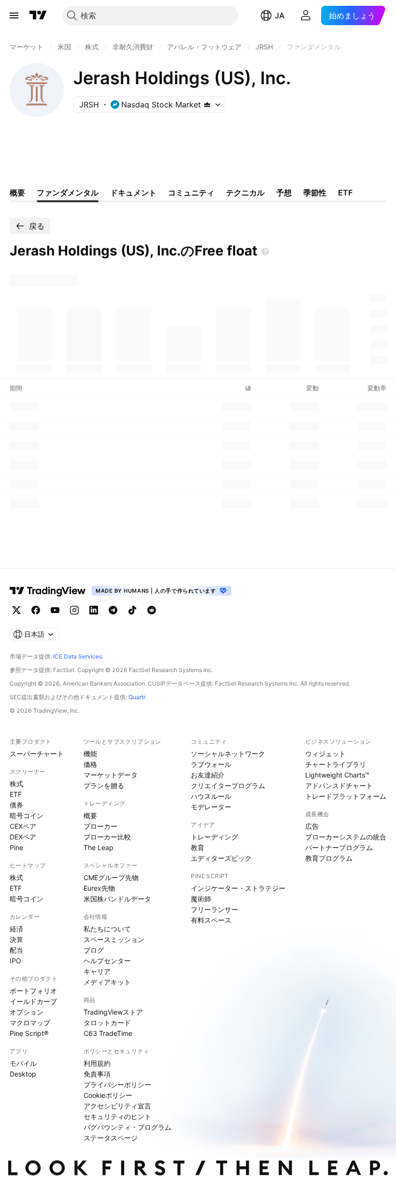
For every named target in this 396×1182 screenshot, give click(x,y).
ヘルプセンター (107, 961)
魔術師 (201, 899)
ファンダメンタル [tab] (68, 192)
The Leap (98, 847)
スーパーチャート (37, 753)
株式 (16, 783)
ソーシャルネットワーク (228, 753)
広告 (312, 826)
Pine (16, 847)
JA (279, 15)
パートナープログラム (339, 847)
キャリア (97, 971)
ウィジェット (325, 753)
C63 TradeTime (108, 1033)
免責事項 (97, 1074)
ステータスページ (111, 1138)
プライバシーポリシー (117, 1084)
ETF (16, 794)
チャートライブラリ (335, 764)
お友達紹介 (208, 775)
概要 (90, 815)
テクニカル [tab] (245, 192)
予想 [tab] (284, 192)
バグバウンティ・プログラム (127, 1127)
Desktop (23, 1074)
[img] (207, 104)
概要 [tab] (17, 192)
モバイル (23, 1063)
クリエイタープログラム (228, 785)
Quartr (136, 697)
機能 (90, 753)
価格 (90, 764)
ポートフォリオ (33, 991)
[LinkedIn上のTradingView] (93, 610)
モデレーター (211, 807)
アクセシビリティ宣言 (117, 1106)
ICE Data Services (77, 656)
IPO (15, 961)
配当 (16, 950)
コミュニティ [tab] (191, 192)
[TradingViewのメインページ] (38, 15)
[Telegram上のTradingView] (113, 610)
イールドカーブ (33, 1001)
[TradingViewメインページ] (48, 591)
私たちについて (107, 929)
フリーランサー (214, 909)
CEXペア (23, 826)
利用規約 (97, 1063)
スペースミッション (114, 939)
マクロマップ (30, 1022)
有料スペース (211, 920)
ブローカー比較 (107, 837)
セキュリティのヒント (117, 1116)
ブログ (94, 950)
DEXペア (23, 837)
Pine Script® (29, 1033)
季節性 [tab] (314, 192)
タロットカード (107, 1022)
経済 (16, 929)
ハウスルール (211, 796)
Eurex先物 (99, 888)
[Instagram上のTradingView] (74, 610)
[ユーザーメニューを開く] (305, 15)
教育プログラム (329, 858)
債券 (16, 805)
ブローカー (100, 826)
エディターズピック (221, 858)
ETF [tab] (345, 192)
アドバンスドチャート (339, 785)
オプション (26, 1012)
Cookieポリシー (108, 1095)
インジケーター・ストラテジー (238, 888)
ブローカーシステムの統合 (345, 837)
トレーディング (214, 837)
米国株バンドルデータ (117, 899)
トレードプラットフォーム (345, 796)
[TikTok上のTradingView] (132, 610)
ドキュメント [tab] (133, 192)
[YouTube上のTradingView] (55, 610)
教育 (197, 847)
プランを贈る (104, 785)
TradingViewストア (113, 1012)
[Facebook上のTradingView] (35, 610)
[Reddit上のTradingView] (151, 610)
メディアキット (107, 982)
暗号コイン (26, 815)
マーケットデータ (111, 775)
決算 (16, 939)
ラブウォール (211, 764)
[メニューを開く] (14, 15)
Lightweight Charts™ (337, 775)
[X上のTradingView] (16, 610)
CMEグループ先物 (111, 877)
